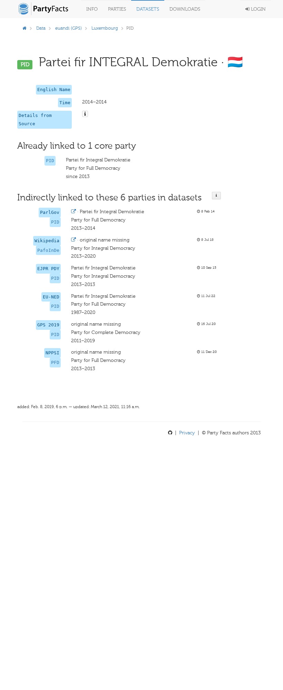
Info (92, 9)
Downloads (184, 9)
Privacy (187, 433)
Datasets (147, 9)
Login (258, 9)
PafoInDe (48, 250)
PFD (55, 362)
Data (41, 28)
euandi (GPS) (68, 28)
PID (50, 160)
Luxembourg (104, 28)
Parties (117, 9)
